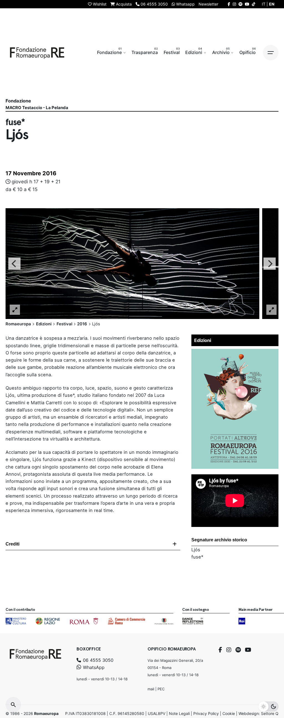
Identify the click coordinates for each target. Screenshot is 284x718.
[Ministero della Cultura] (16, 621)
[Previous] (14, 264)
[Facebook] (220, 650)
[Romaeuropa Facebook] (229, 4)
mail (151, 689)
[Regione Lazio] (48, 621)
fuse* (197, 557)
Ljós (195, 549)
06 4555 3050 (97, 660)
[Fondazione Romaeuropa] (37, 52)
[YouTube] (248, 650)
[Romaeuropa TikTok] (253, 4)
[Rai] (242, 621)
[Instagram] (228, 650)
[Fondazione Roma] (164, 621)
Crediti (12, 544)
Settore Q (269, 713)
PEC (161, 689)
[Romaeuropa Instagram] (234, 4)
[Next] (269, 264)
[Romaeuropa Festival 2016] (234, 352)
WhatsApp (93, 667)
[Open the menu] (270, 52)
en (271, 4)
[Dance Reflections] (192, 621)
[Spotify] (238, 650)
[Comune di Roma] (84, 621)
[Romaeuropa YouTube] (247, 4)
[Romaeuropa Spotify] (240, 4)
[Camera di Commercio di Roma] (126, 621)
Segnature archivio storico (219, 539)
